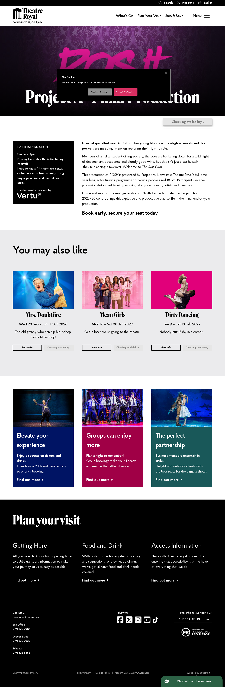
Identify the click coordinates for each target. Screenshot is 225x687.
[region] (114, 85)
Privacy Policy (83, 672)
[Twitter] (129, 621)
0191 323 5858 (21, 652)
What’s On (124, 16)
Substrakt (205, 672)
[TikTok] (155, 621)
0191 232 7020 (21, 640)
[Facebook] (120, 621)
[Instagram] (138, 621)
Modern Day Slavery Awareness (132, 672)
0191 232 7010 (21, 628)
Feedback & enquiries (26, 617)
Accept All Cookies (126, 92)
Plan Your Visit (149, 16)
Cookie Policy (102, 672)
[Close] (166, 73)
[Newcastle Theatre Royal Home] (28, 15)
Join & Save (174, 16)
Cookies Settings (99, 92)
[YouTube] (147, 621)
